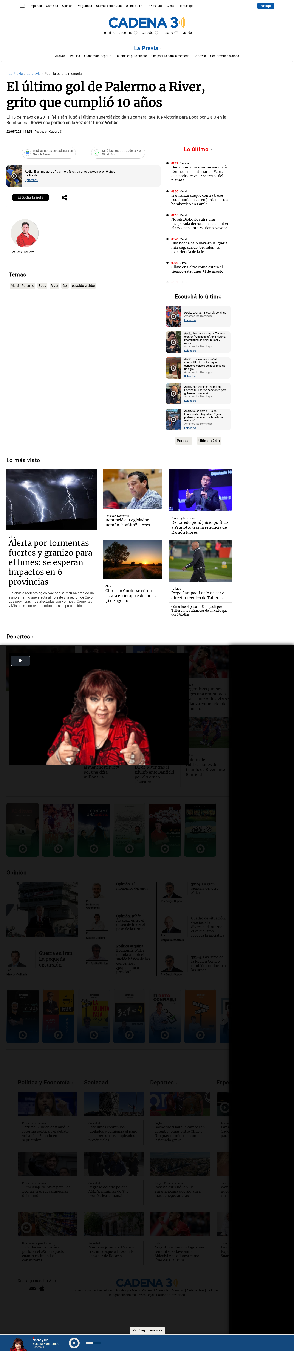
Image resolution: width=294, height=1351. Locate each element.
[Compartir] (64, 198)
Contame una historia (224, 56)
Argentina (126, 33)
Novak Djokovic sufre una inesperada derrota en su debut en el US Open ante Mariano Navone (200, 223)
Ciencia (184, 163)
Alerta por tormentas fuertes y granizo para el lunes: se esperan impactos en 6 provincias (50, 562)
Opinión (67, 6)
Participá (266, 6)
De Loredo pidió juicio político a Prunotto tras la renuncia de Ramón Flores (199, 527)
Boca (42, 286)
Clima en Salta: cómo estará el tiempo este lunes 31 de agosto (197, 269)
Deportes (36, 6)
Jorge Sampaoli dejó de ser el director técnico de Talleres (198, 595)
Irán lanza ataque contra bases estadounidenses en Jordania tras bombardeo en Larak (199, 199)
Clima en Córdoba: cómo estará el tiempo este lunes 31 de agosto (130, 595)
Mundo (187, 33)
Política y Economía (117, 515)
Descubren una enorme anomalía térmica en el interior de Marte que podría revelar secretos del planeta (199, 173)
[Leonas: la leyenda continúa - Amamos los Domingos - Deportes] (173, 316)
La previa (200, 56)
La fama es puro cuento (131, 56)
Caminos (52, 6)
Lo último (197, 149)
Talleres (176, 588)
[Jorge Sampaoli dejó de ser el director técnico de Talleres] (200, 561)
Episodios (31, 180)
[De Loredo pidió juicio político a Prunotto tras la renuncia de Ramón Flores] (200, 490)
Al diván (60, 56)
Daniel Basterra (24, 252)
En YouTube (154, 6)
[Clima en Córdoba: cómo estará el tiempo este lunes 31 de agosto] (132, 559)
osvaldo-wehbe (83, 286)
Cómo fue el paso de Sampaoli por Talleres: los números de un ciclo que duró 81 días (199, 610)
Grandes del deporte (97, 56)
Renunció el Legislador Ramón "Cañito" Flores (127, 522)
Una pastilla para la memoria (170, 56)
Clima (170, 6)
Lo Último (108, 33)
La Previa (147, 48)
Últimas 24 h (134, 6)
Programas (84, 6)
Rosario (168, 33)
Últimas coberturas (109, 6)
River (54, 286)
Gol (65, 286)
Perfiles (75, 56)
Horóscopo (186, 6)
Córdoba (147, 33)
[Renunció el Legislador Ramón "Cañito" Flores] (132, 489)
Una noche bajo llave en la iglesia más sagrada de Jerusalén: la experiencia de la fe (199, 247)
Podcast (184, 440)
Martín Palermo (22, 286)
